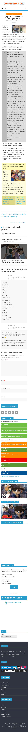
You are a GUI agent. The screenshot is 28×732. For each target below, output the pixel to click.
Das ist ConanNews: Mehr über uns (10, 656)
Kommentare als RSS (6, 716)
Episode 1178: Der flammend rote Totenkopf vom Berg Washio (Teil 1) (13, 261)
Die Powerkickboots (7, 583)
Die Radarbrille (6, 581)
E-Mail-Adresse (5, 388)
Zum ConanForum (5, 685)
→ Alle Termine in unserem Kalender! (10, 476)
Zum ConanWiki (4, 682)
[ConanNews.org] (2, 8)
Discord (2, 689)
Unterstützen (4, 707)
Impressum (3, 712)
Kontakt (3, 709)
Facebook (3, 692)
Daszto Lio (18, 20)
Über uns (3, 705)
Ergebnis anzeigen (14, 593)
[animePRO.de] (24, 667)
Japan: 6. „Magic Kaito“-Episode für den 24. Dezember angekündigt (13, 215)
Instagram (3, 687)
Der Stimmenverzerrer (8, 579)
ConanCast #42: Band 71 (19, 223)
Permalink (12, 279)
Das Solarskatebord (7, 574)
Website (3, 397)
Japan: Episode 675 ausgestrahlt (12, 239)
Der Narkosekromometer (9, 576)
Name (3, 380)
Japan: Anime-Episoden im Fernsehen (13, 14)
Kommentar (4, 360)
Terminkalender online (9, 233)
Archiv (2, 634)
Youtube (3, 694)
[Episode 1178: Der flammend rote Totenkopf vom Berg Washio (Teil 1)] (14, 245)
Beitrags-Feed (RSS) (5, 714)
